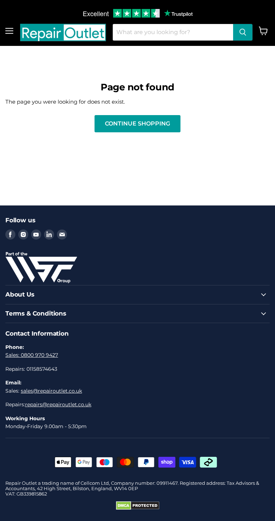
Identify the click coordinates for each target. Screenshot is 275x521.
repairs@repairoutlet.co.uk (58, 404)
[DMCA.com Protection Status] (137, 508)
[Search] (242, 32)
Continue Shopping (137, 123)
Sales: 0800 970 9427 (31, 355)
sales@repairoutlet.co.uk (51, 391)
